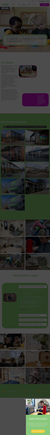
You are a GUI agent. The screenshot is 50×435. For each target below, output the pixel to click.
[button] (25, 399)
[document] (25, 217)
